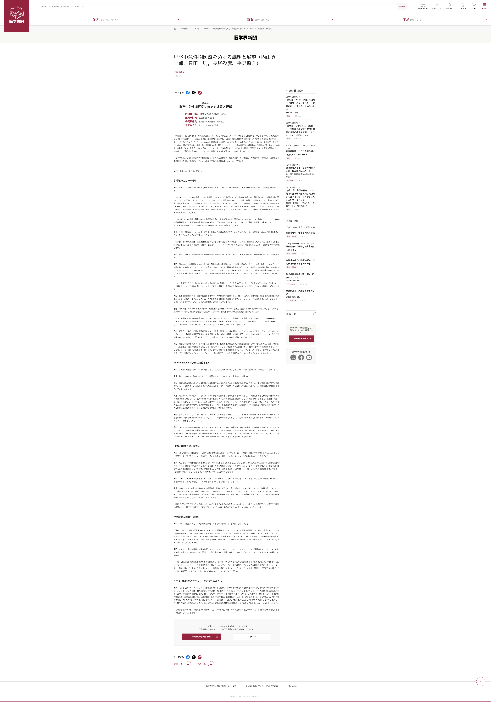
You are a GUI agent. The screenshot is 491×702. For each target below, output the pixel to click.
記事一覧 (196, 29)
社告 (195, 686)
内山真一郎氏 (192, 113)
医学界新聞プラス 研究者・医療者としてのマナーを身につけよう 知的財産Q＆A (300, 196)
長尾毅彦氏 (191, 121)
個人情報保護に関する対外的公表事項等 (262, 686)
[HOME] (175, 29)
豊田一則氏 (191, 117)
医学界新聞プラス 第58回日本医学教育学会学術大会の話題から (300, 171)
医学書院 (16, 16)
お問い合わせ (292, 686)
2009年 (206, 29)
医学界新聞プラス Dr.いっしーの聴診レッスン (300, 129)
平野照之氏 (191, 125)
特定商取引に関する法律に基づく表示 (221, 686)
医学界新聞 (184, 29)
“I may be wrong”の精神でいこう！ (300, 246)
